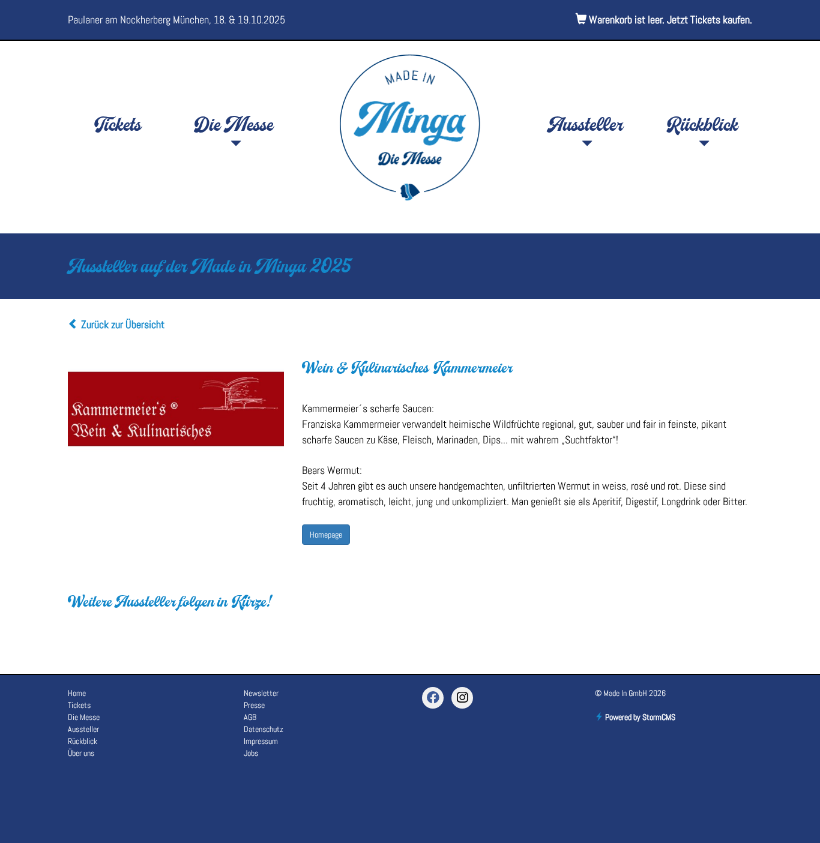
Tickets (117, 126)
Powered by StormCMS (639, 717)
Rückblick (702, 126)
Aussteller (586, 126)
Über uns (81, 753)
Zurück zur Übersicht (121, 324)
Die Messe (234, 126)
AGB (250, 717)
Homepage (326, 534)
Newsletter (261, 693)
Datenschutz (263, 729)
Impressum (261, 741)
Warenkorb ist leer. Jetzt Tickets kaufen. (669, 19)
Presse (254, 705)
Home (77, 693)
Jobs (251, 753)
